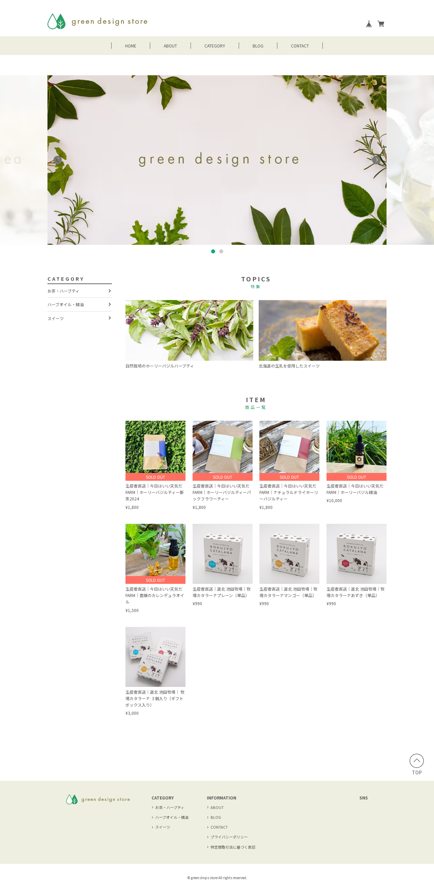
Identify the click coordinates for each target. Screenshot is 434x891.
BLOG (258, 45)
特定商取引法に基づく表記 (233, 847)
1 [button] (213, 251)
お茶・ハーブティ (63, 291)
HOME (130, 45)
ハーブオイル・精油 (65, 304)
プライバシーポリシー (229, 836)
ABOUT (170, 45)
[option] (217, 160)
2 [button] (221, 251)
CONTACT (300, 45)
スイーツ (55, 318)
